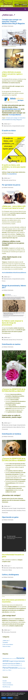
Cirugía (14, 425)
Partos (21, 665)
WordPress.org (6, 686)
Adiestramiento (7, 126)
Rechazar (10, 697)
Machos (19, 427)
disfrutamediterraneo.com (11, 109)
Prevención (19, 339)
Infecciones (7, 632)
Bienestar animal (8, 180)
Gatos (14, 427)
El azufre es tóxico (9, 131)
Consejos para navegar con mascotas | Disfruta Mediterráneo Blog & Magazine (13, 21)
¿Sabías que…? (7, 124)
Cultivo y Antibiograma (10, 575)
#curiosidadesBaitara (7, 272)
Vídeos (10, 570)
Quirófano (20, 668)
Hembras (19, 510)
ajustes (16, 695)
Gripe (21, 663)
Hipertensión (19, 568)
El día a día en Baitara (8, 644)
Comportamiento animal (18, 126)
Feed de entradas (7, 682)
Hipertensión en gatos (10, 517)
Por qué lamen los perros (11, 185)
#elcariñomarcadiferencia (19, 272)
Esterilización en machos (11, 344)
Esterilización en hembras (11, 434)
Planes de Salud (6, 646)
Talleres (6, 670)
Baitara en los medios (12, 658)
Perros (14, 180)
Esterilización (9, 427)
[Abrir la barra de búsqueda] (25, 9)
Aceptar (4, 697)
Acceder (5, 680)
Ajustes (16, 697)
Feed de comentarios (8, 684)
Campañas (5, 642)
